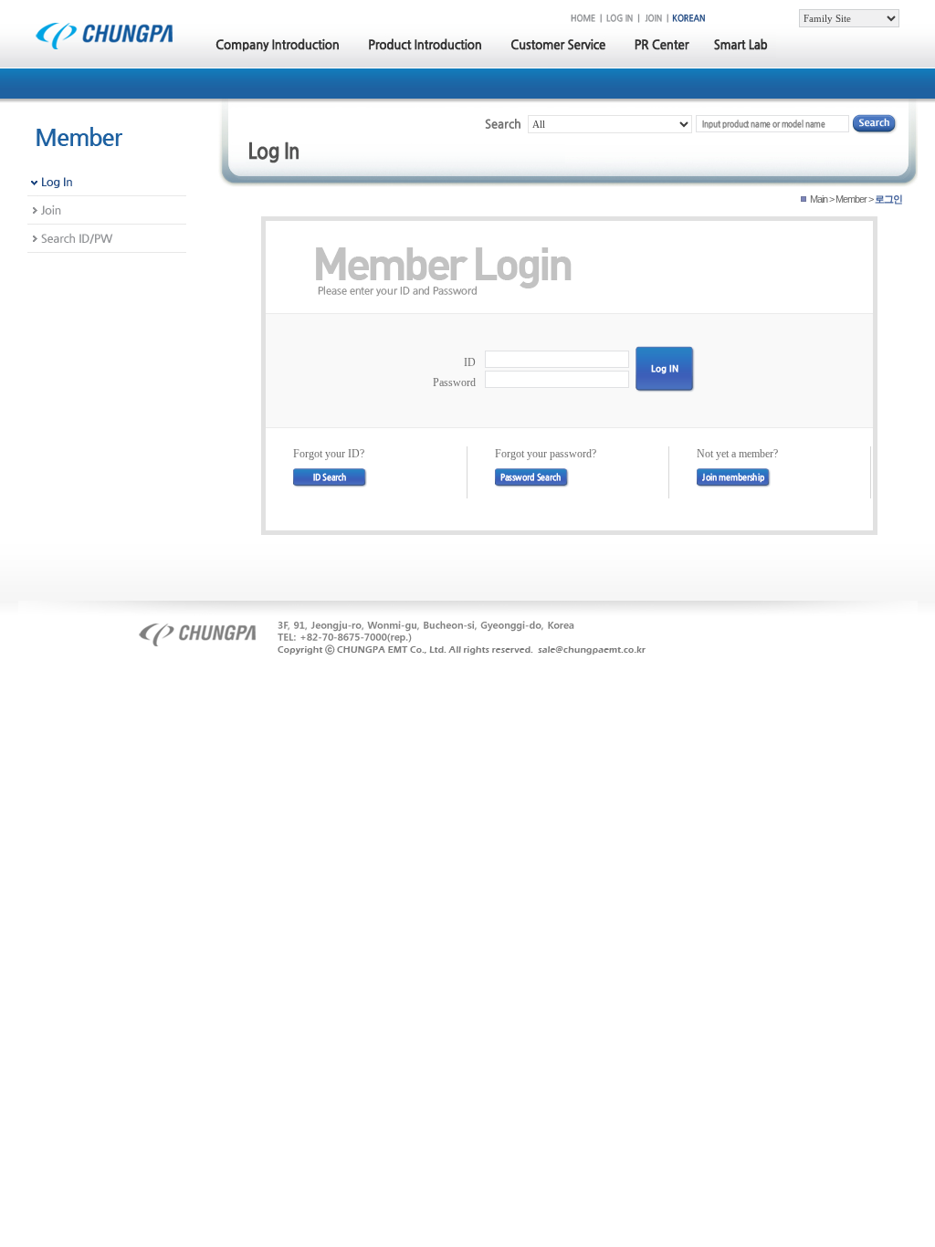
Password (454, 382)
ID (470, 362)
